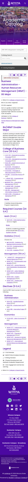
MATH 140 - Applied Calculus (15, 231)
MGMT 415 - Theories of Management (14, 334)
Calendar (10, 41)
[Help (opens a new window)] (24, 75)
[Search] (25, 58)
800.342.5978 (19, 424)
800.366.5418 (19, 437)
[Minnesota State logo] (14, 468)
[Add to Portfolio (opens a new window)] (14, 75)
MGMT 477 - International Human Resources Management (16, 342)
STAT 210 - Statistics (13, 250)
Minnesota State (5, 463)
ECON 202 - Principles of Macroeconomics (12, 171)
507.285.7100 (9, 437)
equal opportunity (19, 458)
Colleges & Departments (16, 100)
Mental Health (24, 41)
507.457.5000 (9, 424)
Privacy (8, 460)
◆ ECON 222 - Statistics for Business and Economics (15, 243)
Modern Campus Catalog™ (18, 478)
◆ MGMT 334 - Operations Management (13, 183)
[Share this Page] (17, 75)
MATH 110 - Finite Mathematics (16, 220)
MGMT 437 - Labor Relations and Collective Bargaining (15, 272)
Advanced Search (6, 63)
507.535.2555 (14, 450)
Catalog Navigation (9, 68)
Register (3, 41)
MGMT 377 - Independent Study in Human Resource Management (16, 329)
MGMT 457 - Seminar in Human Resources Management (16, 338)
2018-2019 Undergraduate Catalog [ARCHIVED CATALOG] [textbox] (13, 50)
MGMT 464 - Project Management (13, 277)
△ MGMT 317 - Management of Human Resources (16, 258)
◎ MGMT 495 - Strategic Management (12, 187)
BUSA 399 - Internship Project (16, 309)
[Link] (9, 406)
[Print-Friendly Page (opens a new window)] (21, 75)
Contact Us (13, 460)
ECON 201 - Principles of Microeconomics (12, 168)
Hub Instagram (17, 41)
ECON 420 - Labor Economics (16, 318)
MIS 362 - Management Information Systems (12, 191)
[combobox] (14, 50)
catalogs (7, 473)
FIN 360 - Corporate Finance (14, 174)
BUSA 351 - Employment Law (15, 305)
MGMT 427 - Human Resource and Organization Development (16, 266)
